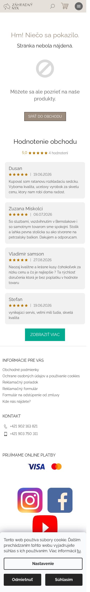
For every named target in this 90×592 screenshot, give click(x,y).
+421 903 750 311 (24, 434)
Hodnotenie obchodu (45, 141)
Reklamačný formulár (20, 389)
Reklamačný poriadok (20, 382)
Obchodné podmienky (20, 370)
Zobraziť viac (45, 334)
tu (79, 550)
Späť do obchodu (45, 116)
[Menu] (79, 6)
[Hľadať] (53, 6)
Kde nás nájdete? (16, 402)
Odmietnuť (22, 579)
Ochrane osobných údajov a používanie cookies (41, 376)
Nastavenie (43, 563)
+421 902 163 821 (24, 426)
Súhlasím (64, 579)
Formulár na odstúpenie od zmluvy (31, 395)
